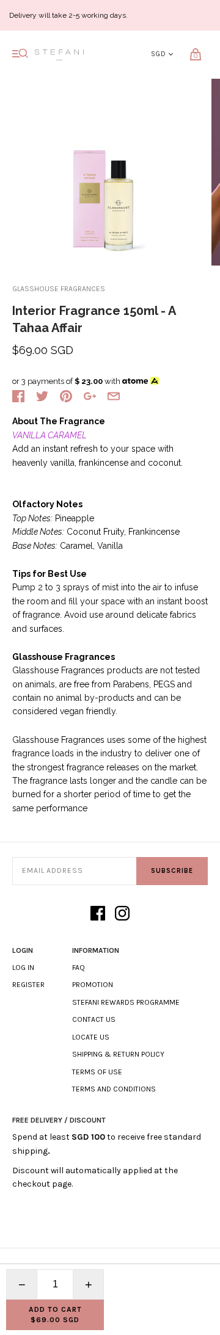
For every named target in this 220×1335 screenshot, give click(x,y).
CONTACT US (94, 1019)
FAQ (78, 967)
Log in (23, 967)
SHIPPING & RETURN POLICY (118, 1054)
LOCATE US (90, 1037)
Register (28, 984)
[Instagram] (122, 914)
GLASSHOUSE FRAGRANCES (58, 288)
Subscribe (172, 871)
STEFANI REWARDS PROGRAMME (126, 1002)
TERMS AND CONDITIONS (114, 1089)
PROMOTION (92, 984)
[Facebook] (97, 914)
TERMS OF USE (97, 1072)
